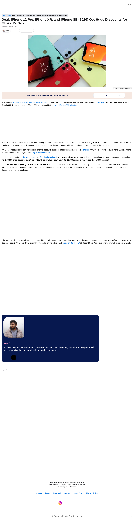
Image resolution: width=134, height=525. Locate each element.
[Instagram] (60, 503)
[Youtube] (65, 503)
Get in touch (57, 493)
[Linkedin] (6, 357)
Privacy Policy (78, 493)
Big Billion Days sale (41, 153)
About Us (39, 493)
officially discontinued (48, 157)
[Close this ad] (132, 517)
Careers (47, 493)
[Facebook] (24, 30)
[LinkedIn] (21, 30)
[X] (28, 30)
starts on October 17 (71, 243)
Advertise (67, 493)
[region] (67, 522)
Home (4, 15)
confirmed (100, 102)
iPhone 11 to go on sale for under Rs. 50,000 (31, 102)
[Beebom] (9, 5)
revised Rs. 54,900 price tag (65, 105)
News (9, 15)
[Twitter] (13, 357)
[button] (124, 5)
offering (86, 150)
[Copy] (31, 30)
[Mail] (74, 503)
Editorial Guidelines (92, 493)
